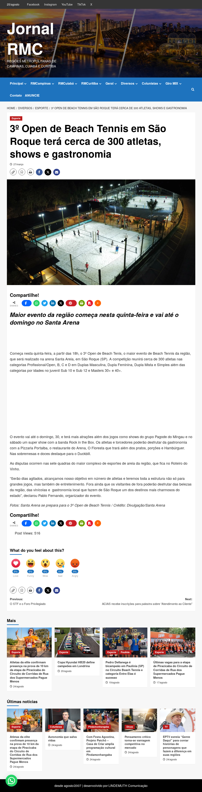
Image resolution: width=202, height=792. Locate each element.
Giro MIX (172, 83)
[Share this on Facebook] (27, 303)
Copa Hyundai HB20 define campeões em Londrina (76, 664)
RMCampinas (41, 83)
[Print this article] (82, 303)
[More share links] (98, 303)
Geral (109, 83)
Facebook (33, 4)
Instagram (50, 4)
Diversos (127, 83)
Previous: (28, 601)
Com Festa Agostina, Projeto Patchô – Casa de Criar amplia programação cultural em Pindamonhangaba (100, 746)
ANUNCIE (32, 95)
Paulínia (125, 652)
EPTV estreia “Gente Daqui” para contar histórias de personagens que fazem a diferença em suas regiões (177, 746)
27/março (18, 164)
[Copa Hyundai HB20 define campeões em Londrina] (77, 642)
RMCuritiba (89, 83)
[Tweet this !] (44, 303)
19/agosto (114, 682)
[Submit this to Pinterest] (71, 303)
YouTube (67, 4)
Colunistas (150, 83)
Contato (16, 95)
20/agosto (66, 671)
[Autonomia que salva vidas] (62, 720)
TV (166, 726)
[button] (192, 89)
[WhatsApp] (36, 303)
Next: (147, 601)
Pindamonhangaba (98, 726)
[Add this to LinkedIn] (53, 303)
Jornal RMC (30, 38)
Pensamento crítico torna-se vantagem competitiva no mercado (138, 742)
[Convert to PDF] (90, 303)
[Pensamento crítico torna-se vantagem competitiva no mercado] (139, 720)
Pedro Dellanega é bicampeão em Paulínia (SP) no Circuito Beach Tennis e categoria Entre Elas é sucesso (125, 670)
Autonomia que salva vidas (62, 738)
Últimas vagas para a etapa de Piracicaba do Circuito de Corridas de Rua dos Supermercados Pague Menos (172, 670)
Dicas (129, 726)
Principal (16, 83)
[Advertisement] (105, 339)
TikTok (81, 4)
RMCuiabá (66, 83)
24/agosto (18, 686)
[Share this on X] (61, 303)
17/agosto (162, 682)
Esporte (16, 118)
